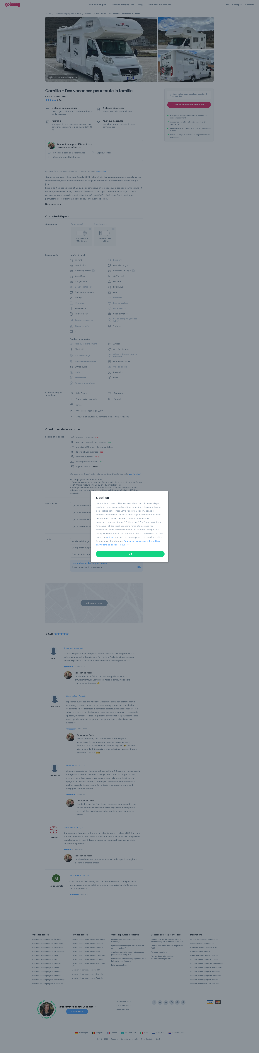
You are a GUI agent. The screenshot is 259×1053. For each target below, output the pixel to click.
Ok (130, 553)
